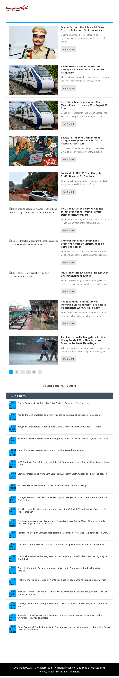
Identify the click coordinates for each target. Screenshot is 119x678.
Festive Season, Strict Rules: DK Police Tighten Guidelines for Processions (83, 28)
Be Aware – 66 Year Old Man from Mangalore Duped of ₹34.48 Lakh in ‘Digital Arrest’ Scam (81, 140)
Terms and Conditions (68, 671)
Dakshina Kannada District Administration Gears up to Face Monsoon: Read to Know (61, 544)
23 (34, 372)
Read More (68, 49)
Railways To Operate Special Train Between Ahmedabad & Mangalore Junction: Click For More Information (62, 593)
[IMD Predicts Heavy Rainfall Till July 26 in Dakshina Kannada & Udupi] (33, 274)
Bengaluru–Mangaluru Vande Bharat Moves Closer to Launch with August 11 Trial (84, 105)
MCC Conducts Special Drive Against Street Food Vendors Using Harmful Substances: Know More (82, 211)
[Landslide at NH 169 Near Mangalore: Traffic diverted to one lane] (33, 186)
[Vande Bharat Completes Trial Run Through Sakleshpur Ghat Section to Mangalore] (33, 80)
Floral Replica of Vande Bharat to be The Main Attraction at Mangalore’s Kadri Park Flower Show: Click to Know (64, 628)
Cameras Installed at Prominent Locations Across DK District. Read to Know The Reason (82, 243)
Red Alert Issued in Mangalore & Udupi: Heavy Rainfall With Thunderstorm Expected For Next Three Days (83, 340)
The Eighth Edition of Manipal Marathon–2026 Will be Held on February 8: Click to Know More (62, 604)
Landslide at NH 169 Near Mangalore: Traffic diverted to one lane (82, 175)
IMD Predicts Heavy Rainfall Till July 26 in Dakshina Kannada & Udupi (84, 274)
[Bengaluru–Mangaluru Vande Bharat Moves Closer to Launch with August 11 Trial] (33, 115)
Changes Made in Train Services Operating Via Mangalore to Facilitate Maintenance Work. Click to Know (83, 304)
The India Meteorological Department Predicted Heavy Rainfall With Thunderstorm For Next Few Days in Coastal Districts (62, 522)
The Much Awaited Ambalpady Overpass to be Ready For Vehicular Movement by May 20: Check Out (63, 557)
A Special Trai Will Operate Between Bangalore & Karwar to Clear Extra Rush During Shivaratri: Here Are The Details (60, 616)
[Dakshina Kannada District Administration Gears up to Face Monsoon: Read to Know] (12, 546)
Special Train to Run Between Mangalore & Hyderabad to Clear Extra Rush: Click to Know (63, 532)
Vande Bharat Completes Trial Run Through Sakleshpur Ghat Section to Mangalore (82, 69)
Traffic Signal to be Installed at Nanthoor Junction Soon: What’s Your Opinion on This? (62, 579)
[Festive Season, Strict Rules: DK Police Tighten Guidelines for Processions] (33, 42)
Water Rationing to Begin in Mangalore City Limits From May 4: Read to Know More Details (60, 569)
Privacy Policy (46, 671)
